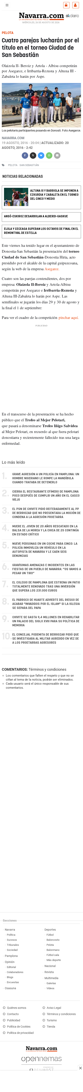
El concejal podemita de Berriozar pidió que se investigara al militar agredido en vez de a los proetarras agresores (45, 638)
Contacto (13, 1014)
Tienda (51, 1026)
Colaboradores (15, 972)
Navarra (10, 929)
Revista (49, 972)
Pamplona (11, 956)
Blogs (10, 977)
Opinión (10, 962)
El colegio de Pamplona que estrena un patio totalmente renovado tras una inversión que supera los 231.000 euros (46, 586)
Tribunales (13, 944)
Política (11, 934)
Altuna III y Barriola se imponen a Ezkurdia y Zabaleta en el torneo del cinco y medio (54, 195)
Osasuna (10, 988)
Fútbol (50, 934)
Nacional (50, 966)
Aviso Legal (54, 1008)
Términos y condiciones (47, 669)
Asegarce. (52, 268)
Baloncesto (53, 939)
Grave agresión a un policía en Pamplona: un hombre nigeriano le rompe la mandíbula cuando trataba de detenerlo (45, 478)
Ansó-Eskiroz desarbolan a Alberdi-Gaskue (36, 216)
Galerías (51, 983)
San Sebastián (29, 165)
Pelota (12, 165)
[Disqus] (40, 748)
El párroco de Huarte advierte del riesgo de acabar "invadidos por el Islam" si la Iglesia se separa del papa (46, 604)
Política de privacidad (20, 1033)
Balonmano (53, 949)
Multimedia (51, 978)
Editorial (11, 967)
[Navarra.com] (41, 16)
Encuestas (13, 982)
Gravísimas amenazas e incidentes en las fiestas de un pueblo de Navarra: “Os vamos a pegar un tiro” (46, 569)
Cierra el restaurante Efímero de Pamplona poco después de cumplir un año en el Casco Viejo (46, 495)
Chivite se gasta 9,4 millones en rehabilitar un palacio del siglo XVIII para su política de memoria (45, 621)
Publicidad (13, 1020)
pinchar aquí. (69, 317)
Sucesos (12, 939)
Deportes (50, 929)
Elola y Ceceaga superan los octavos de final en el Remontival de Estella (41, 231)
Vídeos (50, 988)
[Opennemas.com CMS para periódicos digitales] (41, 1063)
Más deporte (54, 960)
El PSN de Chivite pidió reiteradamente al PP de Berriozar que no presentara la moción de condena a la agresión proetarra (46, 513)
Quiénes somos (16, 1008)
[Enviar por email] (57, 155)
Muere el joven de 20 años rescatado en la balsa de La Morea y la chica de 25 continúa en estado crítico (45, 530)
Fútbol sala (53, 954)
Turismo (52, 1020)
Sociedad (12, 949)
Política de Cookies (18, 1026)
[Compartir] (25, 155)
